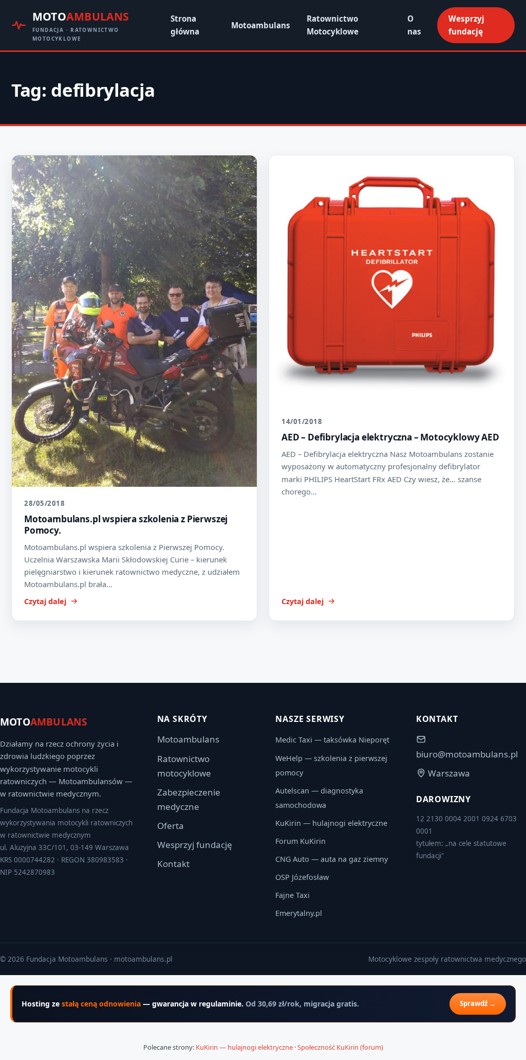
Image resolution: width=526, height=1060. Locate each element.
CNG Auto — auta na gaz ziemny (331, 859)
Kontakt (173, 864)
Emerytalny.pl (298, 913)
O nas (414, 25)
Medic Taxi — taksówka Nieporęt (332, 740)
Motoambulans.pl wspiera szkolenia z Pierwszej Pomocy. (126, 524)
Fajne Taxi (292, 895)
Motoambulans (260, 25)
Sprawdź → (478, 1003)
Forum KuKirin (300, 841)
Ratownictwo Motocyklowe (333, 25)
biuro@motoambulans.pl (467, 754)
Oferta (170, 826)
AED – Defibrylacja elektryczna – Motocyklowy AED (390, 437)
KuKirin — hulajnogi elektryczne (331, 823)
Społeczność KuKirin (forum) (340, 1047)
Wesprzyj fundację (466, 25)
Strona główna (185, 25)
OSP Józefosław (302, 877)
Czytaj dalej (45, 601)
